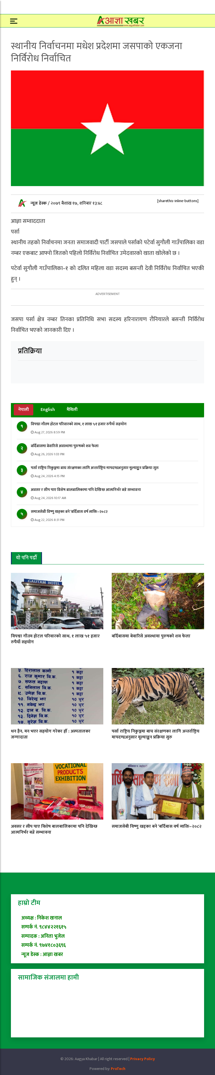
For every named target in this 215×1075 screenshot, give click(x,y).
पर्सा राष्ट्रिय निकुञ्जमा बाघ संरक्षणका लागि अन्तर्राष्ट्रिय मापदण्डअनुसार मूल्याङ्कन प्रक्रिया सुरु (95, 468)
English (48, 409)
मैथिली (72, 409)
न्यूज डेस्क (39, 203)
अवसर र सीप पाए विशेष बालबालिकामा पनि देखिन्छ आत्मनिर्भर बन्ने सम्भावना (86, 489)
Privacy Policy (142, 1059)
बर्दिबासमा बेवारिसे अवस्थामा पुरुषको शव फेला (65, 446)
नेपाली (23, 409)
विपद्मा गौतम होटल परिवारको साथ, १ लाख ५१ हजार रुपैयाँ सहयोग (79, 424)
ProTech (118, 1068)
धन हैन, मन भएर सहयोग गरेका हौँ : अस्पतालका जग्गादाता (50, 734)
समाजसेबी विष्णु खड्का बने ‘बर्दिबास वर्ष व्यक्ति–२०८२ (69, 511)
